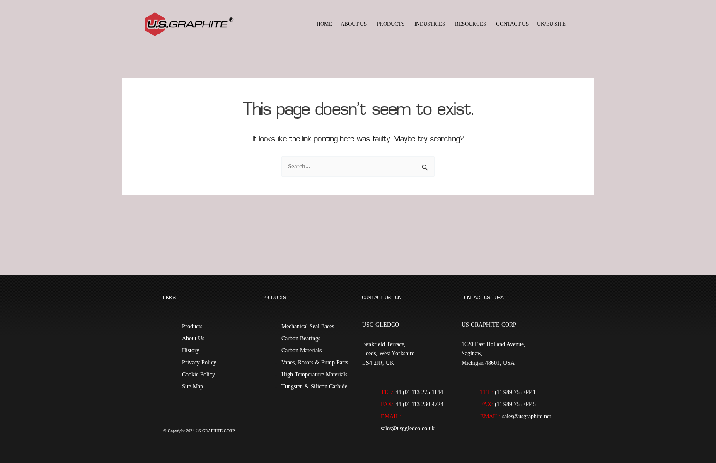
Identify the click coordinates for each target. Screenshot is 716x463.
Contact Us (512, 24)
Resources (470, 24)
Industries (429, 24)
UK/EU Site (551, 24)
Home (324, 24)
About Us (354, 24)
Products (390, 24)
